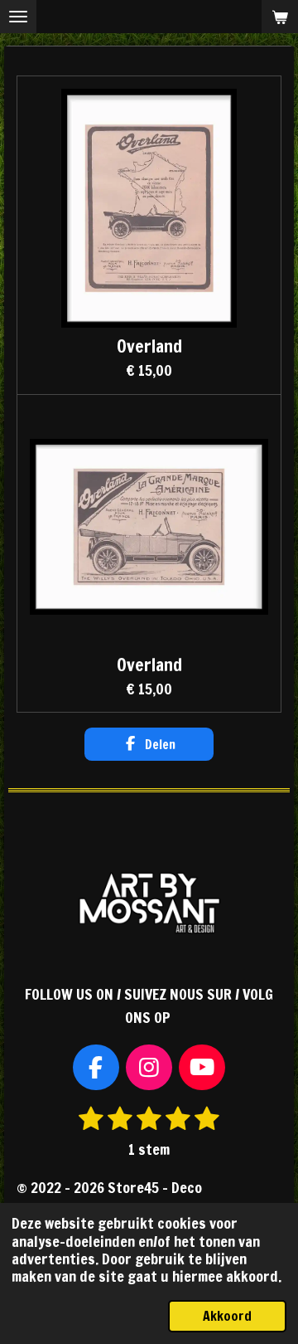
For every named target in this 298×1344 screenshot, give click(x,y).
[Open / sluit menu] (18, 16)
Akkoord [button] (227, 1316)
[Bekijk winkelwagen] (280, 16)
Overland (149, 346)
